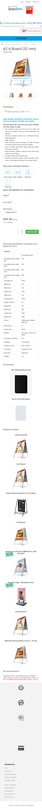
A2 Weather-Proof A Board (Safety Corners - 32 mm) (22, 679)
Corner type (6, 202)
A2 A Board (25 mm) (9, 675)
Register (28, 2)
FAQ (6, 768)
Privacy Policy (9, 797)
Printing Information (10, 774)
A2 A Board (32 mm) (22, 675)
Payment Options (10, 794)
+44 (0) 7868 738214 (34, 23)
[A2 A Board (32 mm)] (11, 96)
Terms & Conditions (10, 785)
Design (5, 195)
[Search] (40, 26)
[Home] (2, 44)
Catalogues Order (10, 780)
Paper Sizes (8, 771)
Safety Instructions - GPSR (15, 111)
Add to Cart (32, 232)
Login (22, 2)
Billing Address (9, 791)
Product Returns (9, 788)
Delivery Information (10, 777)
